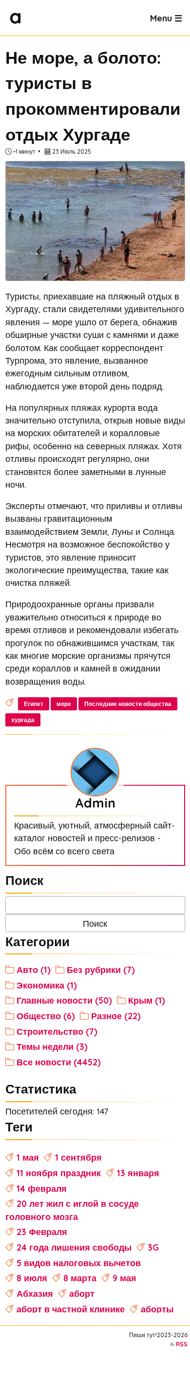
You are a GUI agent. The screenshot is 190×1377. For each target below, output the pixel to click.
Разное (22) (116, 1015)
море (64, 703)
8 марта (79, 1277)
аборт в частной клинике (71, 1309)
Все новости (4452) (59, 1062)
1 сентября (78, 1157)
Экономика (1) (47, 985)
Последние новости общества (127, 703)
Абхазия (35, 1293)
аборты (157, 1309)
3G (153, 1247)
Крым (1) (146, 1000)
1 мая (28, 1157)
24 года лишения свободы (74, 1247)
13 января (138, 1172)
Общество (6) (46, 1015)
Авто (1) (34, 969)
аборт (82, 1293)
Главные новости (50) (64, 1000)
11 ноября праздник (59, 1172)
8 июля (32, 1277)
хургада (23, 720)
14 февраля (42, 1188)
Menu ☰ (166, 17)
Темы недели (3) (52, 1046)
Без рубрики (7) (101, 969)
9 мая (124, 1277)
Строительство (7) (57, 1031)
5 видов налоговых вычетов (79, 1262)
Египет (33, 703)
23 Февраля (42, 1231)
